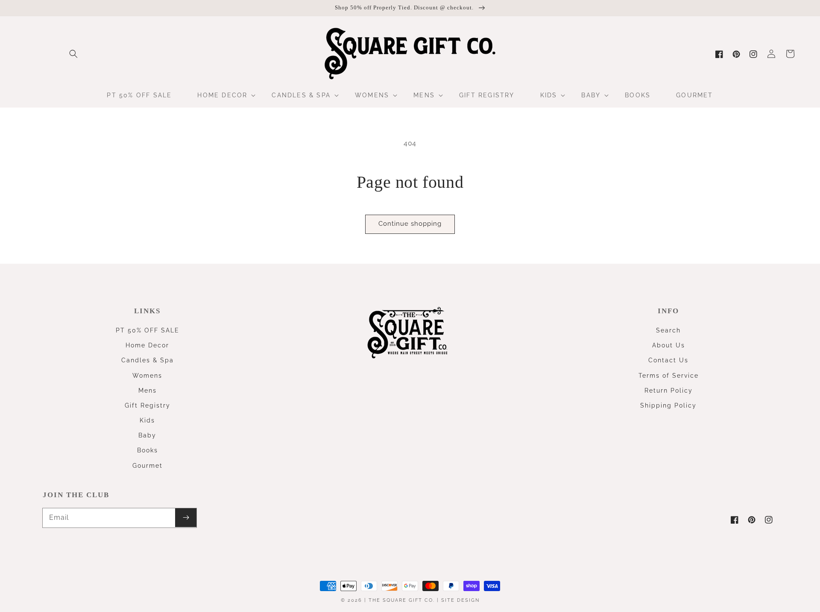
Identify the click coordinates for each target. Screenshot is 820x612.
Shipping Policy (668, 405)
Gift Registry (147, 405)
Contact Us (668, 360)
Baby (147, 435)
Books (147, 450)
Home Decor (147, 345)
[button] (73, 53)
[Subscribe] (185, 517)
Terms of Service (668, 375)
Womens (147, 375)
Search (668, 330)
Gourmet (147, 465)
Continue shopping (410, 223)
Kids (147, 420)
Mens (147, 390)
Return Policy (668, 390)
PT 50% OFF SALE (147, 330)
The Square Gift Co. (402, 600)
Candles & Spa (147, 360)
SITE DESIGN (460, 600)
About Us (668, 345)
